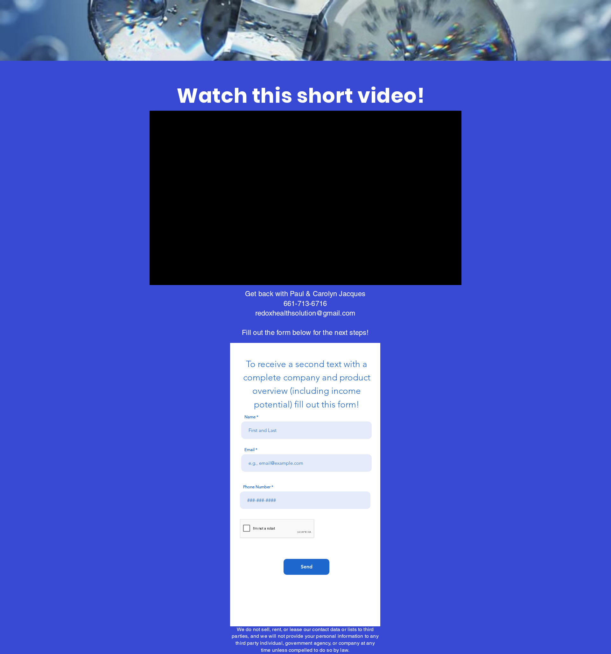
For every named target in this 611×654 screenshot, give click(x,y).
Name (250, 417)
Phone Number (256, 487)
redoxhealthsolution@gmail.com (305, 313)
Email (249, 450)
